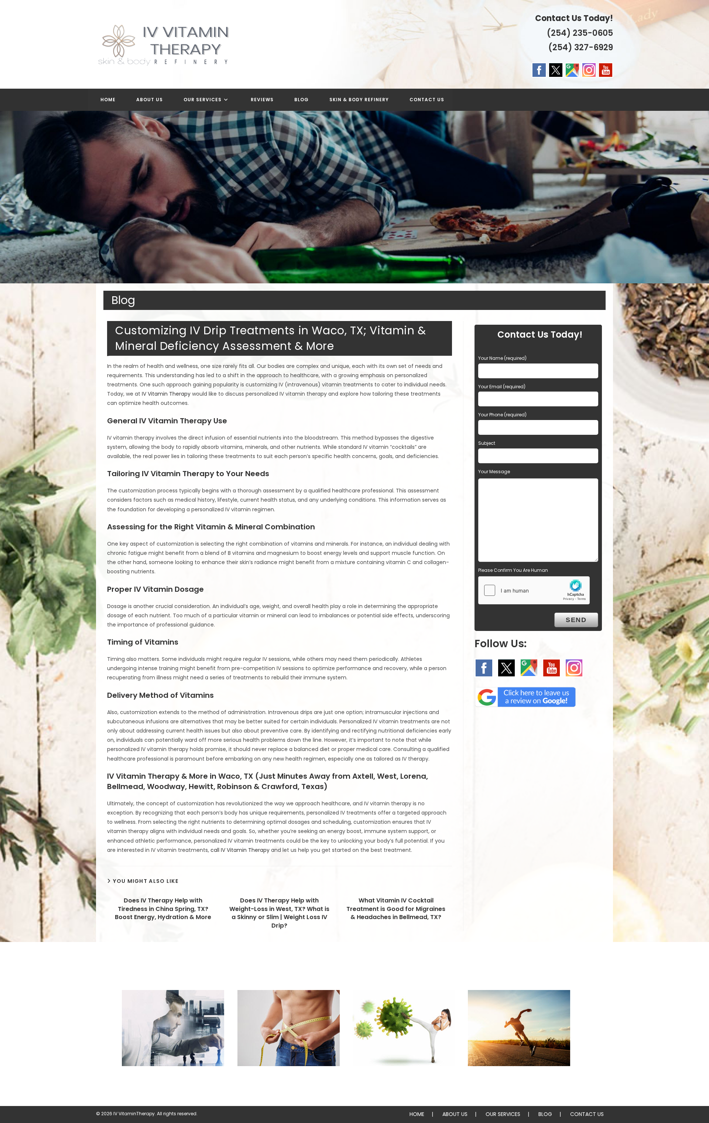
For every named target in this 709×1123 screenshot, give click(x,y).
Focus (173, 1081)
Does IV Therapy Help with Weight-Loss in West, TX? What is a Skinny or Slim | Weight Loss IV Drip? (279, 913)
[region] (354, 197)
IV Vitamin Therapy (166, 393)
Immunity (404, 1081)
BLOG (545, 1114)
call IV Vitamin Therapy (240, 850)
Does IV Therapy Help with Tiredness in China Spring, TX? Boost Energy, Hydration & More (163, 909)
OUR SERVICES (503, 1114)
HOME (417, 1114)
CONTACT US (587, 1114)
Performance (519, 1081)
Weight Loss (288, 1081)
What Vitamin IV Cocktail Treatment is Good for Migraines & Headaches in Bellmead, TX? (395, 909)
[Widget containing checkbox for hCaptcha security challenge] (534, 590)
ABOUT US (454, 1114)
